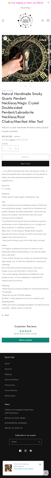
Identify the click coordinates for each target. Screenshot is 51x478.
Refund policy (10, 396)
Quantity (5, 144)
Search (7, 364)
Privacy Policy (10, 385)
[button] (3, 20)
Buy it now (25, 163)
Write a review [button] (25, 340)
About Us (8, 369)
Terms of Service (11, 390)
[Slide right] (30, 86)
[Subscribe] (39, 442)
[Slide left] (20, 86)
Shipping (12, 140)
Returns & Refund (11, 380)
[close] (40, 464)
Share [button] (7, 315)
